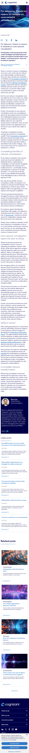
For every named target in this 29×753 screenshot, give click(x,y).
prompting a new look (18, 136)
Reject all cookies (14, 747)
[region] (14, 743)
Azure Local (9, 215)
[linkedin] (8, 431)
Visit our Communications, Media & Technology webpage (10, 65)
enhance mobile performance (11, 342)
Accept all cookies (14, 743)
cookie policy (4, 740)
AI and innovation (7, 720)
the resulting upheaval (18, 79)
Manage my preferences (14, 751)
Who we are (5, 715)
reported (3, 353)
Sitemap (3, 732)
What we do (5, 711)
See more (13, 690)
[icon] (2, 2)
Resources (4, 724)
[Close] (27, 734)
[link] (2, 40)
